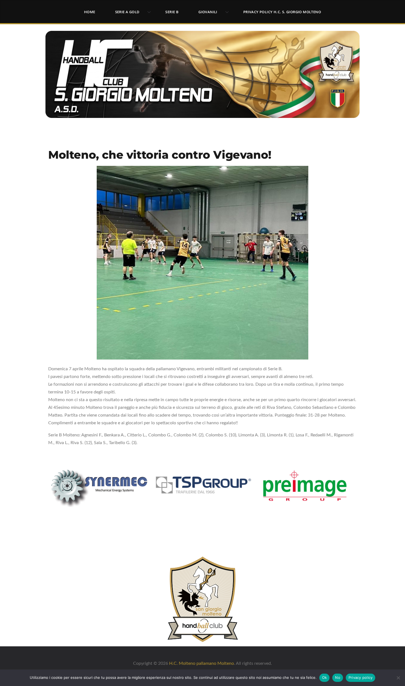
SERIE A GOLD (127, 11)
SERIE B (172, 11)
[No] (398, 677)
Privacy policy (361, 677)
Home (89, 11)
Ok (324, 677)
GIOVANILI (207, 11)
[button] (148, 12)
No (337, 677)
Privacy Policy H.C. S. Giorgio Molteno (282, 11)
